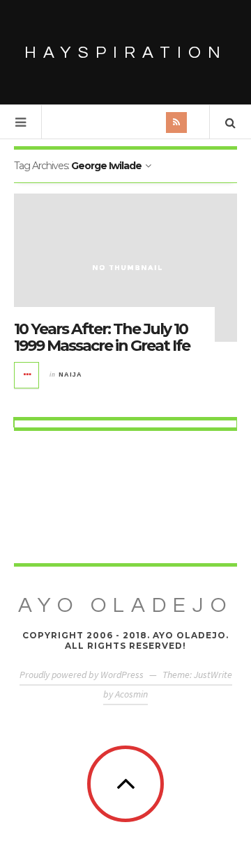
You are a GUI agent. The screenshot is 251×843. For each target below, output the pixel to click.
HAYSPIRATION (125, 52)
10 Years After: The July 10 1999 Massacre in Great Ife (102, 337)
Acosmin (131, 694)
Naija (70, 374)
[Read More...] (27, 375)
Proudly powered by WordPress (82, 674)
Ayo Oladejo (125, 605)
